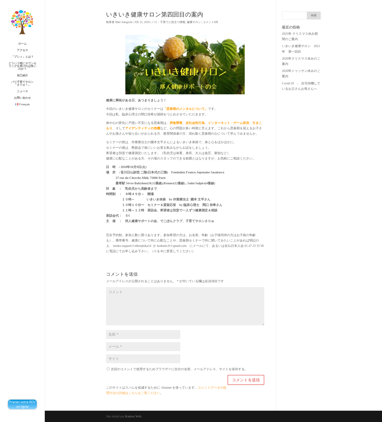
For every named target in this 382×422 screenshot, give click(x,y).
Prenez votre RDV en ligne (22, 404)
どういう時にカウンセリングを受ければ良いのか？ (22, 66)
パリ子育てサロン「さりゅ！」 (22, 83)
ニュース (22, 91)
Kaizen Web (133, 416)
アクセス (22, 50)
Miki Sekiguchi (124, 22)
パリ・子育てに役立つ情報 (168, 22)
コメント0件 (210, 22)
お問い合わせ (22, 98)
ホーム (22, 43)
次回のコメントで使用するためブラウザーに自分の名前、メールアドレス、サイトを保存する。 (179, 369)
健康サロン (194, 22)
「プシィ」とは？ (22, 56)
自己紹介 (22, 75)
